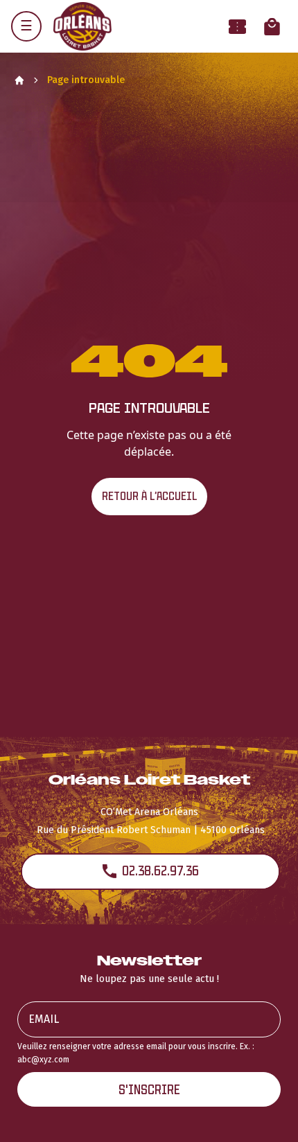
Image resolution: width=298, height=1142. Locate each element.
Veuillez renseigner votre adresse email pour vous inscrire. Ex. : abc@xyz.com (135, 1053)
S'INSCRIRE (149, 1089)
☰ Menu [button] (26, 26)
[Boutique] (272, 26)
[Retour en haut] (266, 1113)
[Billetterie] (237, 26)
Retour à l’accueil (149, 496)
